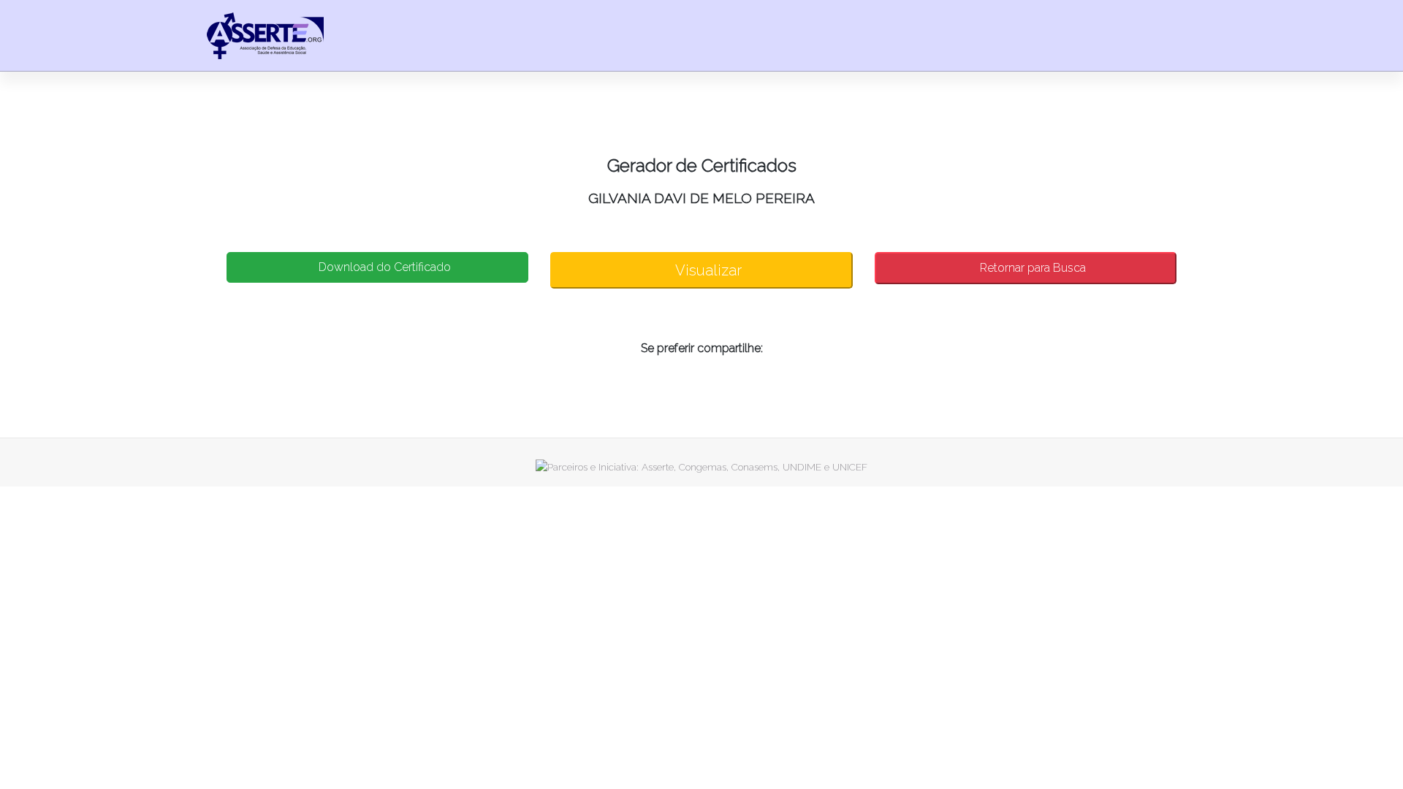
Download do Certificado (383, 267)
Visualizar (707, 270)
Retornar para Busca (1031, 268)
